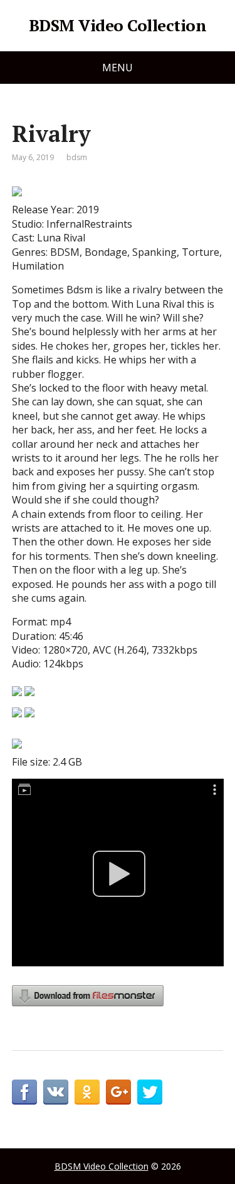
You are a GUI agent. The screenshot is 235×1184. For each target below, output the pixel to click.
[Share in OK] (87, 1092)
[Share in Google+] (118, 1092)
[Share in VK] (55, 1092)
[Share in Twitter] (149, 1092)
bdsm (76, 157)
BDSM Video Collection (117, 26)
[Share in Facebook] (24, 1092)
